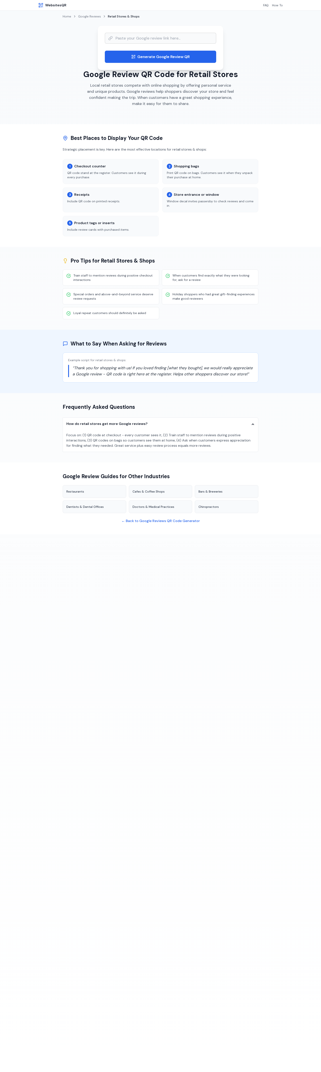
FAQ (266, 5)
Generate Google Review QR (163, 56)
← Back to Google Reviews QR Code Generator (160, 521)
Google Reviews (89, 16)
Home (67, 16)
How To (277, 5)
